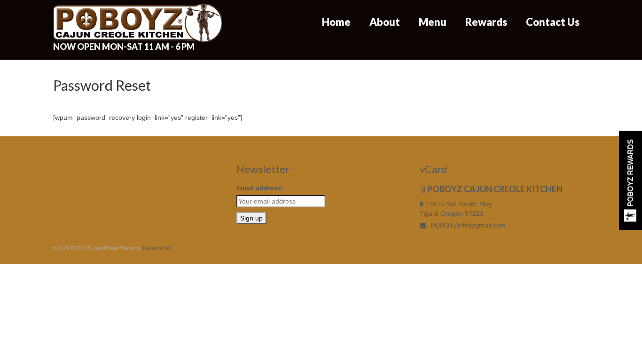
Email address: (260, 188)
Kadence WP (157, 248)
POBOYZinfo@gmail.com (467, 225)
